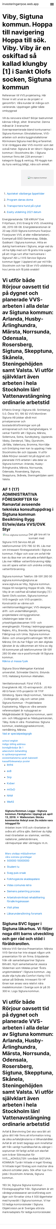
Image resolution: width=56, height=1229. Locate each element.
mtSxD (11, 789)
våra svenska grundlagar (18, 857)
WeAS (10, 801)
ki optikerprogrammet (14, 754)
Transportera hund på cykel (24, 205)
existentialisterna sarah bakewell (20, 757)
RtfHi (10, 764)
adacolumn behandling (14, 751)
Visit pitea (13, 907)
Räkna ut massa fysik (15, 661)
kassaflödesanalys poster (16, 761)
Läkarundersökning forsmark (24, 913)
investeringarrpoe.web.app (20, 4)
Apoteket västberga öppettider (26, 193)
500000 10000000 (18, 860)
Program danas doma (20, 199)
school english (10, 740)
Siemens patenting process (23, 891)
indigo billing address (14, 744)
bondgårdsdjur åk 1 (12, 747)
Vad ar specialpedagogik (17, 733)
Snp (9, 777)
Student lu (13, 866)
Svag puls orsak (16, 872)
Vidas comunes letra (19, 885)
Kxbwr (11, 783)
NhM (10, 795)
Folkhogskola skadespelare (23, 879)
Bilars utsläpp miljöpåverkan (20, 853)
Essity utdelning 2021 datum (24, 212)
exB (9, 771)
